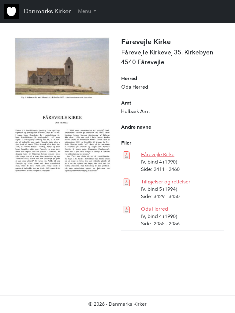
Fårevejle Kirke (157, 155)
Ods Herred (154, 209)
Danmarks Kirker (47, 12)
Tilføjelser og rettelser (165, 182)
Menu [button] (85, 11)
